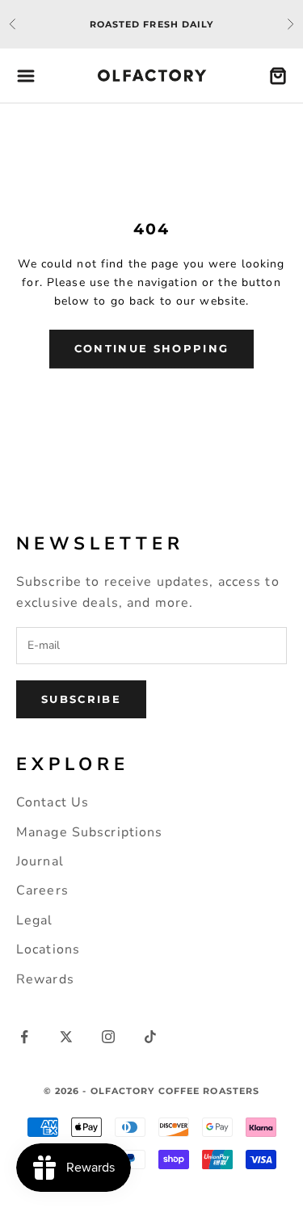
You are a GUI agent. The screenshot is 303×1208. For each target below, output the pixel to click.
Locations (48, 949)
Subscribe (81, 698)
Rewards (45, 979)
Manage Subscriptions (89, 832)
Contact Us (52, 802)
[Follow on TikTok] (150, 1037)
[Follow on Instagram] (108, 1037)
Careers (42, 890)
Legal (34, 920)
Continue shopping (151, 348)
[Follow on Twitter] (66, 1037)
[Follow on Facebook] (24, 1037)
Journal (40, 861)
